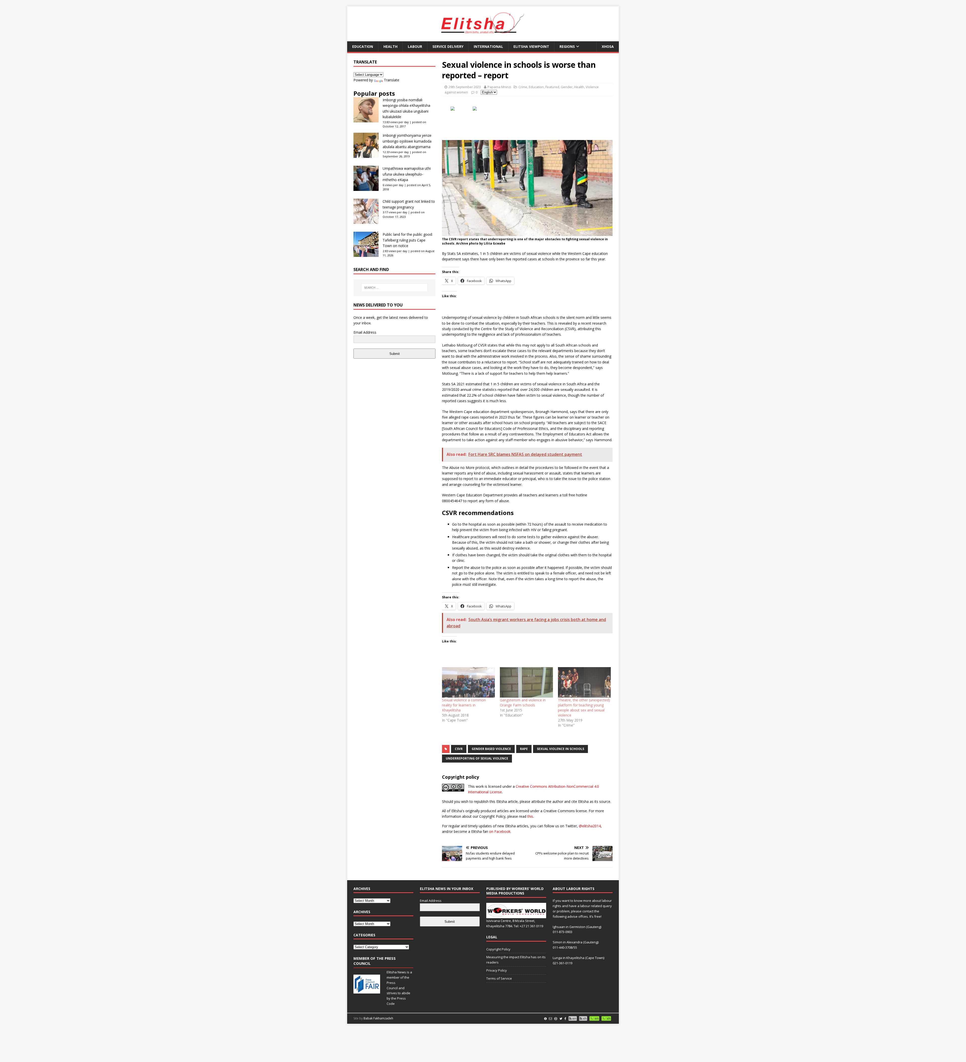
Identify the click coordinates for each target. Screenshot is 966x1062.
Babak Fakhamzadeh (378, 1018)
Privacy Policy (496, 970)
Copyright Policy (498, 949)
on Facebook (499, 831)
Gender (567, 87)
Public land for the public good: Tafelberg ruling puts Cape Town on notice (408, 240)
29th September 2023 (465, 87)
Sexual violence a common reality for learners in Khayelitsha (464, 705)
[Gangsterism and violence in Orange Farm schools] (526, 682)
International (488, 46)
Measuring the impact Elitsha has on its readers (516, 960)
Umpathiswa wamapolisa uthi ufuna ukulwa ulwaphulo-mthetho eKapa (407, 174)
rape (524, 749)
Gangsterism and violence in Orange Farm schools (523, 702)
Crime (522, 87)
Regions (567, 46)
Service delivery (447, 46)
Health (390, 46)
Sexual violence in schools (560, 749)
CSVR (459, 749)
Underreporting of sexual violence (477, 758)
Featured (552, 87)
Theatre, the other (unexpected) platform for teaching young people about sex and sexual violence (584, 707)
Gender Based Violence (491, 749)
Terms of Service (499, 978)
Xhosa (608, 46)
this (530, 816)
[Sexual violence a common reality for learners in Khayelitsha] (468, 682)
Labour (415, 46)
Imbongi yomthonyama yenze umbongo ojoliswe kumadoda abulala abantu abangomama (407, 141)
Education (362, 46)
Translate (391, 80)
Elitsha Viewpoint (531, 46)
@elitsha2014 (590, 826)
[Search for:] (394, 287)
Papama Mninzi (499, 87)
